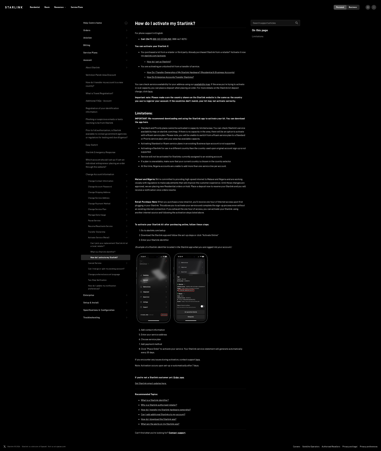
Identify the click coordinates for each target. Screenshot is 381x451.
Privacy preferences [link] (368, 446)
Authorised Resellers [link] (331, 446)
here (150, 91)
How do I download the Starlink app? (158, 419)
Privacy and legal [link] (349, 446)
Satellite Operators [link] (310, 446)
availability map (202, 84)
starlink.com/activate (155, 55)
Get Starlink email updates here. (151, 383)
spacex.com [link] (61, 446)
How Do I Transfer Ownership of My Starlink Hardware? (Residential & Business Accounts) (191, 72)
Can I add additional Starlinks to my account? (163, 414)
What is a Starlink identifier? (155, 400)
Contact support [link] (177, 433)
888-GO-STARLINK (162, 39)
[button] (105, 30)
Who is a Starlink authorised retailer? (159, 405)
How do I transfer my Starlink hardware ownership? (166, 409)
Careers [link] (296, 446)
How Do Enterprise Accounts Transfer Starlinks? (170, 77)
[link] (14, 7)
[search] (297, 23)
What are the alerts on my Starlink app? (160, 424)
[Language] (368, 7)
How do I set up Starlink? (159, 61)
